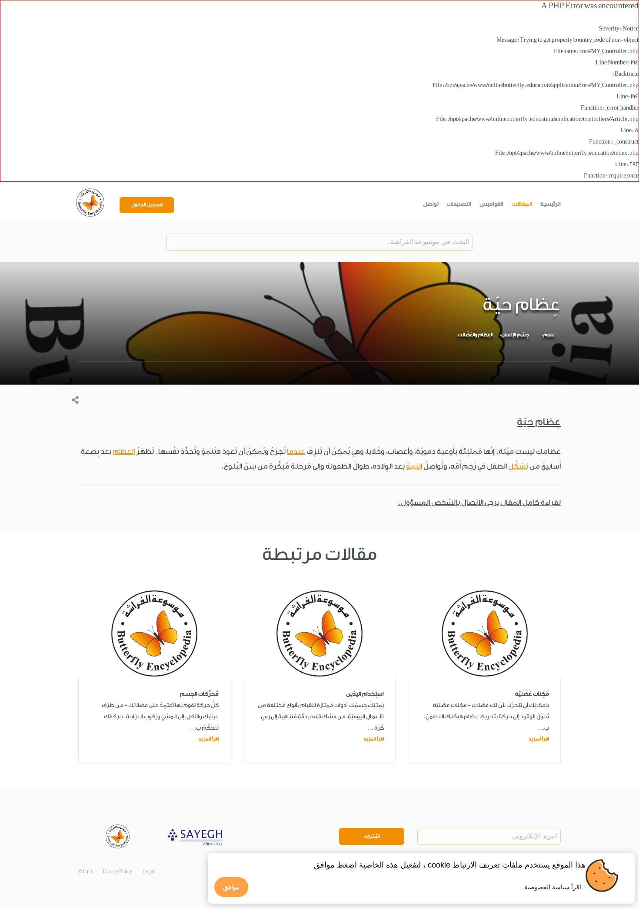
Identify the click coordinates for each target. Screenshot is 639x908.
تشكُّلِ (518, 466)
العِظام (124, 451)
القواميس (491, 204)
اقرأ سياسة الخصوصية (552, 887)
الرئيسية (550, 204)
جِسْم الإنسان (515, 335)
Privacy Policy (117, 871)
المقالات (522, 204)
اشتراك (371, 836)
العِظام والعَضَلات (475, 335)
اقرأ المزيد (539, 739)
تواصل (431, 204)
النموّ (414, 466)
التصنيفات (459, 204)
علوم (549, 335)
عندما (296, 451)
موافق (231, 887)
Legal (148, 871)
